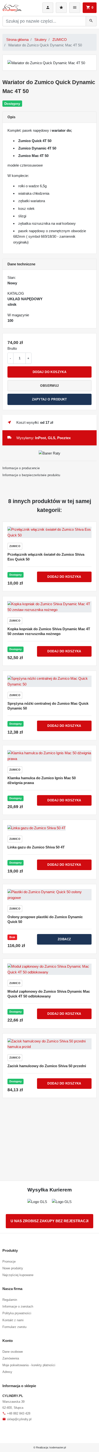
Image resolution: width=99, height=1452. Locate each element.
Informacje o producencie (21, 468)
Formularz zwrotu (14, 1327)
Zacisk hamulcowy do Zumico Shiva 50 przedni (46, 1066)
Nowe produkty (12, 1268)
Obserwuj (49, 385)
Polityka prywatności (16, 1313)
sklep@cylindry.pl (16, 1419)
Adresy (7, 1372)
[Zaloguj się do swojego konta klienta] (47, 7)
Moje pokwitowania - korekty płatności (28, 1365)
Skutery (40, 39)
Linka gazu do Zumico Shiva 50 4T (36, 847)
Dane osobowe (12, 1351)
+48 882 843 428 (16, 1413)
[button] (90, 7)
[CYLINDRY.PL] (12, 8)
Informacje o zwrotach (17, 1306)
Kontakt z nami (13, 1320)
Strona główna (17, 39)
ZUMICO (59, 39)
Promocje (9, 1261)
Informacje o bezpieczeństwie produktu (31, 475)
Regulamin (9, 1300)
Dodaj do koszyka (49, 372)
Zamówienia (10, 1358)
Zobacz (64, 939)
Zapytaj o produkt (49, 399)
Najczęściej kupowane (17, 1275)
